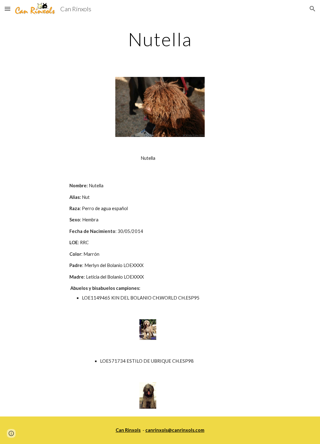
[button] (7, 8)
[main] (160, 39)
